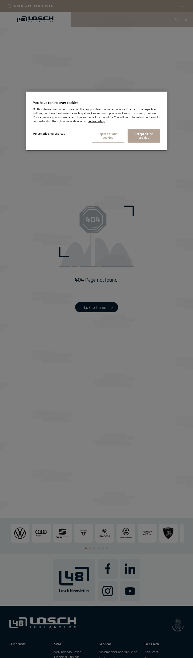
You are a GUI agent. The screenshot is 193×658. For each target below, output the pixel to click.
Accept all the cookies (144, 135)
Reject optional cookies (108, 135)
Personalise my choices (49, 133)
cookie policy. (96, 121)
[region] (96, 121)
